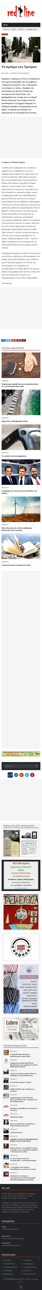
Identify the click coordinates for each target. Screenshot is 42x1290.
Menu (5, 25)
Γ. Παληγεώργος (9, 1264)
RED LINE (6, 29)
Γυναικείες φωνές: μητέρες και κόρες (16, 565)
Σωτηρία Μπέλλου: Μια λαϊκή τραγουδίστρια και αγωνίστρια (20, 1055)
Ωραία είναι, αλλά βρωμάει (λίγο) (15, 421)
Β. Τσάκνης (7, 1260)
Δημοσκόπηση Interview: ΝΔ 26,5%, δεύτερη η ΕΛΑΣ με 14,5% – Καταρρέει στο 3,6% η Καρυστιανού (23, 1099)
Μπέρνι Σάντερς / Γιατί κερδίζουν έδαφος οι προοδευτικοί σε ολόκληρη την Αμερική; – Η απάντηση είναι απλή (24, 1150)
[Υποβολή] (36, 766)
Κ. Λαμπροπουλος (29, 1267)
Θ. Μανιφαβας (27, 1264)
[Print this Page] (23, 340)
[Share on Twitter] (8, 340)
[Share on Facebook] (3, 340)
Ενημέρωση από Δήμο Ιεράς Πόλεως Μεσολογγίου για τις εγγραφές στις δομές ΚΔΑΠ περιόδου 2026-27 (23, 1065)
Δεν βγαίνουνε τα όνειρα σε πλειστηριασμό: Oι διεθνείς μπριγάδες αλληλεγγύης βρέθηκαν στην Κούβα (23, 1178)
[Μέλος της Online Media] (10, 774)
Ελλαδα (14, 29)
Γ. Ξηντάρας (26, 1260)
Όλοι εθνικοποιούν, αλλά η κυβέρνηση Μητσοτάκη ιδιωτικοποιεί (17, 529)
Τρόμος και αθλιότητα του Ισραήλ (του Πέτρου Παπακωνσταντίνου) (22, 1125)
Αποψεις (21, 29)
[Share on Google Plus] (13, 340)
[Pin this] (18, 340)
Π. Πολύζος (26, 1271)
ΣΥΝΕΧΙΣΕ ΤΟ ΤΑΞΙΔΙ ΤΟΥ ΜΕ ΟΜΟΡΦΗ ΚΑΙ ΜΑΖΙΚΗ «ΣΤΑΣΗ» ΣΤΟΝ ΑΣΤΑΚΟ (24, 1140)
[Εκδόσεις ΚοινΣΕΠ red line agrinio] (21, 843)
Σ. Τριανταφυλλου (29, 1274)
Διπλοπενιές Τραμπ (16, 1117)
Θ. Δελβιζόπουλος (10, 1267)
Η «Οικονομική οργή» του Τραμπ (20, 1082)
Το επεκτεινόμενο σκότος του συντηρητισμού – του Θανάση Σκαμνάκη (23, 1159)
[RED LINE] (21, 11)
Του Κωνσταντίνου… (17, 1132)
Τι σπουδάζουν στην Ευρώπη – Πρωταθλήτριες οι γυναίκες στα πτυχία (23, 1168)
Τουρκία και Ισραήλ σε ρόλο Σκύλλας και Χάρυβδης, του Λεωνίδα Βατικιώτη (23, 1074)
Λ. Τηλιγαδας (7, 1271)
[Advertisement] (21, 137)
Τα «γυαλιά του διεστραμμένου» (14, 456)
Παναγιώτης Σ (8, 1274)
